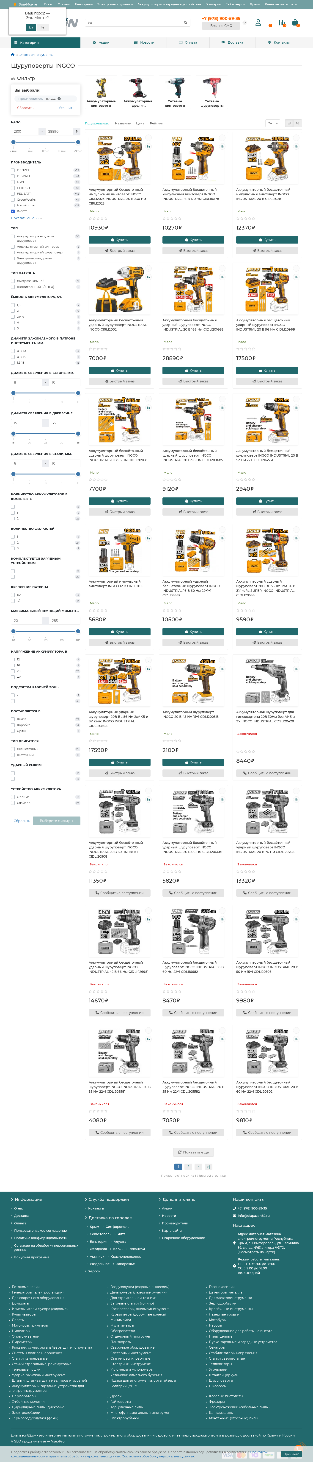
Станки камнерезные (30, 1358)
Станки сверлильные (227, 1358)
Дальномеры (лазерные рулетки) (138, 1292)
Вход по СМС (221, 26)
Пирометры (22, 1342)
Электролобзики (26, 1413)
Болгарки (213, 4)
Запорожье (125, 1264)
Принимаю (291, 1454)
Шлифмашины (221, 1413)
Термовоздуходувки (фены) (35, 1418)
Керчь (118, 1249)
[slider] (13, 142)
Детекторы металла (225, 1292)
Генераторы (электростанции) (38, 1292)
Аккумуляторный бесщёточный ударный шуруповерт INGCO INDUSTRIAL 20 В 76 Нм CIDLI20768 (265, 847)
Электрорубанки (124, 1418)
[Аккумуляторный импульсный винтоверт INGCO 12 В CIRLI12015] (120, 550)
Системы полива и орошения (37, 1353)
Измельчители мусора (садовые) (40, 1309)
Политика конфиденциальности (40, 1238)
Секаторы (217, 1347)
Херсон (94, 1271)
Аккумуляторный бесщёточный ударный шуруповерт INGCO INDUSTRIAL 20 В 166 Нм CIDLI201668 (192, 324)
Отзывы (64, 4)
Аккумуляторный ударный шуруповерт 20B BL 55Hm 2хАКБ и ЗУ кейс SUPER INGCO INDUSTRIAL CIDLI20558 (265, 588)
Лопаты (18, 1320)
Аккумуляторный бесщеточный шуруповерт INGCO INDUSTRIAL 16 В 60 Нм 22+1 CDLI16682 (193, 967)
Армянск (97, 1256)
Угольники (218, 1369)
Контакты (282, 42)
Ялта (122, 1234)
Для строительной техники (133, 1298)
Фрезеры (217, 1402)
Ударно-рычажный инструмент (38, 1375)
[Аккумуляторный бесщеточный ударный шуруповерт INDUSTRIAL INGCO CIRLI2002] (120, 289)
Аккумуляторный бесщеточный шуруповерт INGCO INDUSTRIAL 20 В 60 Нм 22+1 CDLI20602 (267, 1087)
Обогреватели (122, 1331)
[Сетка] (289, 123)
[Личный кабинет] (258, 22)
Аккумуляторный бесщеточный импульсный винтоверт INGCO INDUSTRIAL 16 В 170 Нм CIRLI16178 (190, 194)
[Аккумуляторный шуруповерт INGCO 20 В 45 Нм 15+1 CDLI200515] (193, 681)
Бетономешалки (26, 1287)
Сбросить (25, 108)
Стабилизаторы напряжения (233, 1353)
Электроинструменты (115, 4)
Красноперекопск (126, 1256)
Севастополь (100, 1234)
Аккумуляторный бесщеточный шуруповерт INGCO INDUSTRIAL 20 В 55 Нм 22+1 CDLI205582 (193, 1087)
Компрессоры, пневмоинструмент (139, 1309)
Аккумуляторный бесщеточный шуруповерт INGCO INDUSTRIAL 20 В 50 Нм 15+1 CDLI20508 (267, 967)
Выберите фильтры (56, 821)
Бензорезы (84, 4)
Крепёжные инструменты (231, 1309)
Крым (94, 1227)
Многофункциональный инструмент (141, 1413)
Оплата (191, 42)
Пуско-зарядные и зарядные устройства (243, 1342)
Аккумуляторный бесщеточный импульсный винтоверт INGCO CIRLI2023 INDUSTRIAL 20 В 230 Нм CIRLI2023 (117, 196)
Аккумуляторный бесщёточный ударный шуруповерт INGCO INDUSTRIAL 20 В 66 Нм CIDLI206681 (192, 847)
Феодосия (98, 1249)
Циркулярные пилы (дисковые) (39, 1407)
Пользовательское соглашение (40, 1230)
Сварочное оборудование (183, 1238)
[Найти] (185, 22)
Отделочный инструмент (131, 1336)
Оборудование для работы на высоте (240, 1331)
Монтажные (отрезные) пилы (233, 1418)
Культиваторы (24, 1314)
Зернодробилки (222, 1303)
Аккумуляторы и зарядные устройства (169, 4)
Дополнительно (179, 1199)
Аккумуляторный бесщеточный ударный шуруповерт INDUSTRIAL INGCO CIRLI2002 (118, 324)
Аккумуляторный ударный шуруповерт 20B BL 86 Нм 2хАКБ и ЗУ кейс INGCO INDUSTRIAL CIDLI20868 (118, 719)
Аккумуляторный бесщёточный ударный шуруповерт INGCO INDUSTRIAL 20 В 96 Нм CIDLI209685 (192, 455)
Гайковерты (235, 4)
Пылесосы (218, 1386)
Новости (147, 42)
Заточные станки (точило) (132, 1303)
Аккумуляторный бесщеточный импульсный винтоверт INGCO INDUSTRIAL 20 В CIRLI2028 (263, 194)
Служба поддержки (109, 1199)
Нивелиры (21, 1331)
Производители (175, 1223)
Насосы (215, 1325)
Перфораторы (24, 1396)
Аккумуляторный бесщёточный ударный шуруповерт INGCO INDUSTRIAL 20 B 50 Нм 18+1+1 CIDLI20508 (116, 850)
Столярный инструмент (130, 1364)
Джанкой (137, 1249)
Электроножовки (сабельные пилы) (239, 1407)
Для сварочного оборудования (38, 1298)
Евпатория (98, 1241)
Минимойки (120, 1320)
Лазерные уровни (224, 1314)
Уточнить (66, 108)
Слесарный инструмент (130, 1353)
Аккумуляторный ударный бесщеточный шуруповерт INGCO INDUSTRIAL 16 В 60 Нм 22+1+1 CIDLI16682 (191, 588)
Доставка (235, 42)
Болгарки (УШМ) (124, 1386)
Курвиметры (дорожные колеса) (138, 1314)
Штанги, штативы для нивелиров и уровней (49, 1380)
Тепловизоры (220, 1364)
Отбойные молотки (28, 1402)
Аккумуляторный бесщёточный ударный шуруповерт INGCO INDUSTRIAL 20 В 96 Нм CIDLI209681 (118, 455)
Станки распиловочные (130, 1358)
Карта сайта (172, 1230)
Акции (104, 42)
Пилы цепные (221, 1336)
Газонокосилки (222, 1287)
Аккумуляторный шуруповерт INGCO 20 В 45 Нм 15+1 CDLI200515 (190, 714)
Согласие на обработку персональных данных (158, 1456)
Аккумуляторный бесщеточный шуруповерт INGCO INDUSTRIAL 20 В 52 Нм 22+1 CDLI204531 (267, 455)
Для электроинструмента (230, 1298)
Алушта (120, 1241)
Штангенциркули (224, 1375)
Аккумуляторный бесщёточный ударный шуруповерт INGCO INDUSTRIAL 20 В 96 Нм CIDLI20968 (265, 324)
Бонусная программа (31, 1257)
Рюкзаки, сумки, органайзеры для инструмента (52, 1347)
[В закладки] (148, 138)
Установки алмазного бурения (136, 1375)
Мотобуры (217, 1320)
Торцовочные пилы (126, 1407)
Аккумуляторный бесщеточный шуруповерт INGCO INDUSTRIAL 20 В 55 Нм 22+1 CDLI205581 (120, 1087)
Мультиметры (122, 1325)
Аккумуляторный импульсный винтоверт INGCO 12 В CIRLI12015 (116, 583)
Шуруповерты (221, 1380)
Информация (28, 1199)
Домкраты (20, 1303)
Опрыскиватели (25, 1336)
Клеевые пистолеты (281, 4)
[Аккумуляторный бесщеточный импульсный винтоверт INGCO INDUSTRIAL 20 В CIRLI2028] (267, 159)
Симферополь (117, 1227)
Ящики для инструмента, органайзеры (143, 1380)
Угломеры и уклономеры (131, 1369)
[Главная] (12, 54)
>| (208, 1167)
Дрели (255, 4)
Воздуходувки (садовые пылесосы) (140, 1287)
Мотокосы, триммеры (30, 1325)
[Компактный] (297, 123)
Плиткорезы (121, 1342)
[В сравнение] (148, 146)
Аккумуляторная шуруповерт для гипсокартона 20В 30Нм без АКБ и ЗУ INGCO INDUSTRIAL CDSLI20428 (265, 716)
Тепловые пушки (26, 1369)
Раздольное (100, 1264)
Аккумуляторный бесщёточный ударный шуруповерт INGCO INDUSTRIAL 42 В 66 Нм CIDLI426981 (118, 967)
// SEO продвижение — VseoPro (38, 1441)
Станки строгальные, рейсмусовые (41, 1364)
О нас (48, 4)
